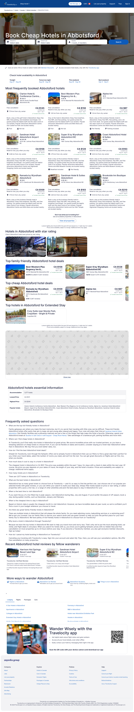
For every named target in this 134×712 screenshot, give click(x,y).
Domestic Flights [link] (41, 677)
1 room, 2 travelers (79, 43)
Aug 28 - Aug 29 (44, 82)
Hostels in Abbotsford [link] (75, 617)
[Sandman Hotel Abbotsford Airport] (25, 152)
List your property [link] (9, 677)
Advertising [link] (7, 694)
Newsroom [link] (7, 684)
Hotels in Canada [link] (42, 670)
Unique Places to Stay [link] (43, 684)
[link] (22, 583)
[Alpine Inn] (108, 111)
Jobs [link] (5, 674)
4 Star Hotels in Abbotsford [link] (15, 605)
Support (112, 4)
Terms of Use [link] (73, 677)
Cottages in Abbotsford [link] (14, 613)
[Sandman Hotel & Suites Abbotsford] (67, 192)
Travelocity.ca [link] (8, 10)
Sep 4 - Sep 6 (103, 82)
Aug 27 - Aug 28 (15, 82)
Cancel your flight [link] (107, 674)
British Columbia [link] (31, 10)
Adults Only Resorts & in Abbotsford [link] (18, 621)
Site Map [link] (6, 690)
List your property (100, 4)
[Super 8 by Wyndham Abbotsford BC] (67, 152)
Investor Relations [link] (9, 687)
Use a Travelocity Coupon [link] (109, 684)
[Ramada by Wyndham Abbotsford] (25, 192)
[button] (67, 593)
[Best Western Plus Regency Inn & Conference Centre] (67, 111)
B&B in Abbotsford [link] (74, 609)
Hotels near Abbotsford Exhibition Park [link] (81, 613)
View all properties (67, 221)
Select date (14, 43)
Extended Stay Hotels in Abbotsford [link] (18, 617)
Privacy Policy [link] (73, 670)
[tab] (9, 599)
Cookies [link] (71, 674)
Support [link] (104, 670)
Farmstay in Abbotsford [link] (76, 605)
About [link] (6, 670)
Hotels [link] (16, 10)
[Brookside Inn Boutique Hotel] (108, 192)
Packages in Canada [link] (43, 680)
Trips (120, 4)
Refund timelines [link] (106, 680)
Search (118, 42)
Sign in (127, 4)
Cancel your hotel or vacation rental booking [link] (115, 677)
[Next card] (128, 271)
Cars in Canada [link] (41, 674)
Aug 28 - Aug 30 (74, 82)
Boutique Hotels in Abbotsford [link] (78, 621)
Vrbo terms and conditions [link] (76, 680)
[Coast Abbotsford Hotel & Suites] (108, 152)
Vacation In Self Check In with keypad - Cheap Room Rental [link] (46, 435)
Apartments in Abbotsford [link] (15, 609)
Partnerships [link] (8, 680)
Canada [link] (22, 10)
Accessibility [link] (73, 684)
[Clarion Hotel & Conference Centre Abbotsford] (25, 111)
